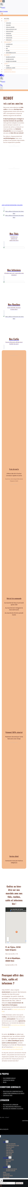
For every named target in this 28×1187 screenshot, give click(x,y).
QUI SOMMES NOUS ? (9, 1078)
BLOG (4, 1082)
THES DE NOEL (9, 35)
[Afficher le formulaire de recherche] (1, 4)
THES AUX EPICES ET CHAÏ (11, 29)
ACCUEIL (6, 18)
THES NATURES (9, 37)
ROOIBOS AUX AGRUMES (11, 61)
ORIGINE (7, 65)
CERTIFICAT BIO (7, 1095)
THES (4, 1142)
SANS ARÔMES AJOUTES (11, 52)
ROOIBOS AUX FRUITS (10, 57)
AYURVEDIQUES (9, 44)
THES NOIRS (8, 23)
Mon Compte (4, 11)
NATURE (7, 50)
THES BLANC (8, 33)
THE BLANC (9, 1148)
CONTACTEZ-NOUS (10, 72)
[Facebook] (1, 2)
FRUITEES (8, 46)
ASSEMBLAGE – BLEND (10, 67)
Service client (14, 856)
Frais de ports (14, 469)
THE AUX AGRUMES (11, 1143)
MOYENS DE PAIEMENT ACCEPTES (13, 1108)
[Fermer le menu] (0, 1136)
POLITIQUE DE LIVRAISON (10, 1104)
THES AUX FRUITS (9, 31)
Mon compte (6, 1177)
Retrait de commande (14, 598)
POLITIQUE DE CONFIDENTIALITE (13, 1091)
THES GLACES (8, 39)
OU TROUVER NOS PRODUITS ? (12, 1106)
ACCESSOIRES (8, 70)
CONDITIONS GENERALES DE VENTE (13, 1093)
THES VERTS (8, 25)
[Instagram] (3, 2)
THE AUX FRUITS (10, 1147)
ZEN (7, 48)
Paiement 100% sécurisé (14, 732)
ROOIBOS (5, 1167)
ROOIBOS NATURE (10, 59)
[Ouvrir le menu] (1, 88)
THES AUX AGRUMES (10, 27)
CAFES (4, 1172)
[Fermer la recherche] (1, 1180)
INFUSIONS (6, 1158)
